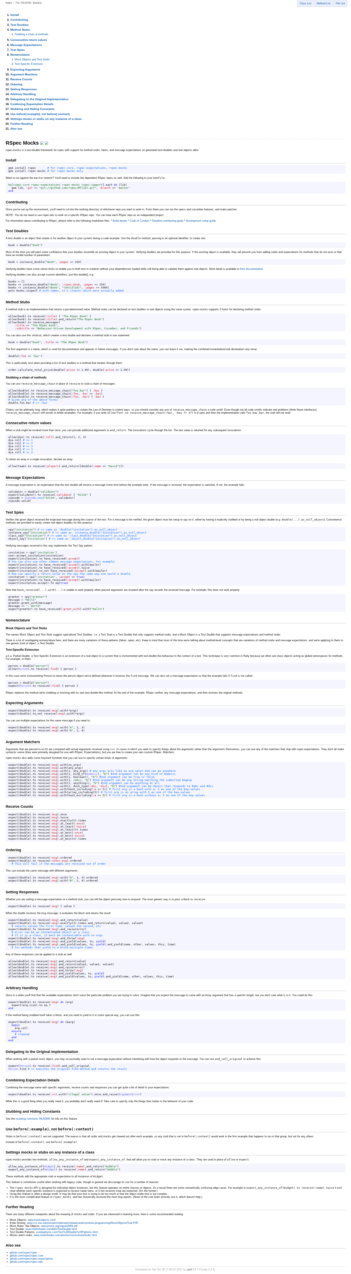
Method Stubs (20, 29)
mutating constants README (33, 1118)
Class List (305, 3)
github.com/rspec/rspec (23, 1252)
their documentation (251, 268)
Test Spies (17, 49)
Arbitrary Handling (23, 94)
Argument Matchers (24, 74)
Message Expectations (26, 45)
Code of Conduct (140, 220)
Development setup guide (201, 220)
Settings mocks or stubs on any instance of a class (46, 118)
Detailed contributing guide (167, 220)
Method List (323, 3)
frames (37, 2)
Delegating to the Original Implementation (39, 99)
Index (9, 2)
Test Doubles (19, 24)
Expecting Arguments (25, 69)
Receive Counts (21, 79)
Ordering (16, 84)
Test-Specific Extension (29, 63)
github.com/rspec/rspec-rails (26, 1261)
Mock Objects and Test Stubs (32, 59)
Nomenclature (20, 54)
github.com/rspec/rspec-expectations (31, 1258)
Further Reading (21, 123)
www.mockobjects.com (41, 1219)
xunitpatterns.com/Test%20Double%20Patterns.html (67, 1232)
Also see (16, 128)
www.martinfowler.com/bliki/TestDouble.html (51, 1229)
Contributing (19, 19)
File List (340, 3)
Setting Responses (23, 89)
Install (14, 14)
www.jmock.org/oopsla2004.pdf (59, 1225)
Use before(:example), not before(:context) (40, 114)
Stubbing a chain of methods (31, 34)
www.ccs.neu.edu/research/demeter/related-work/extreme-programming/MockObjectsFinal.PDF (82, 1222)
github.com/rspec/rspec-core (26, 1255)
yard (189, 1269)
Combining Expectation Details (31, 104)
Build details (120, 220)
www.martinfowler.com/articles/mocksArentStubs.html (65, 1235)
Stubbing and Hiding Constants (32, 109)
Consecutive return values (28, 39)
